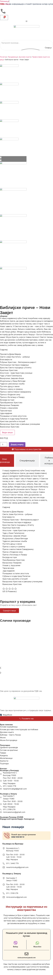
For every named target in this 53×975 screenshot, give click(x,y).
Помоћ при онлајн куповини (23, 835)
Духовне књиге (25, 57)
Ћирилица (4, 4)
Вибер (15, 947)
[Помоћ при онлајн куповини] (7, 836)
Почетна (3, 57)
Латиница (4, 1)
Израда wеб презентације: (17, 819)
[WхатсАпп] (37, 943)
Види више (7, 432)
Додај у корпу (17, 444)
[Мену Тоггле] (26, 21)
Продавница (12, 57)
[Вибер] (15, 943)
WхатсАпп (37, 947)
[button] (26, 668)
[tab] (27, 460)
